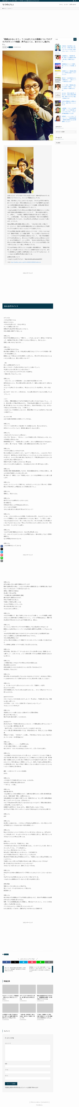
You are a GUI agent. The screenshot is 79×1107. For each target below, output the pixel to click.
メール (6, 1069)
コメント (8, 1043)
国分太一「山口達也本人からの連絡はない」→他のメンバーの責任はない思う (69, 79)
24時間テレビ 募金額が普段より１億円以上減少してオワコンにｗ (69, 72)
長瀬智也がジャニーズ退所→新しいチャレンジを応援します (69, 65)
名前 (6, 1063)
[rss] (74, 1)
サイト (6, 1075)
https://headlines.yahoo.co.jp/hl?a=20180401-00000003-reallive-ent (26, 262)
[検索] (76, 1)
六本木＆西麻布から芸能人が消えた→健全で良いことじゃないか (69, 103)
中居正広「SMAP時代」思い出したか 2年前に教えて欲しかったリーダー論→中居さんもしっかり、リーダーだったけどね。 (65, 49)
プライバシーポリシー (36, 1102)
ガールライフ (45, 1102)
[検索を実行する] (75, 39)
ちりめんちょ (8, 4)
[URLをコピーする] (49, 962)
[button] (6, 962)
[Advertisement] (39, 21)
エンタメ (10, 47)
